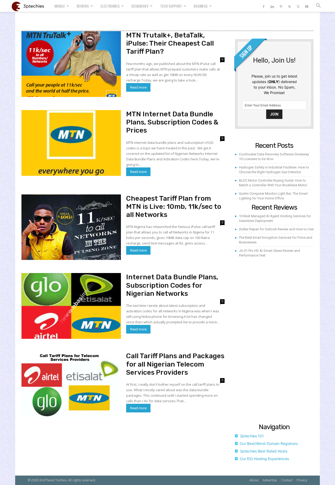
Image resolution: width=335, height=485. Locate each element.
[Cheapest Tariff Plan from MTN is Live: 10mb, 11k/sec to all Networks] (71, 227)
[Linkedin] (272, 6)
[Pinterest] (281, 6)
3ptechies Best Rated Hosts (263, 451)
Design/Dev (139, 6)
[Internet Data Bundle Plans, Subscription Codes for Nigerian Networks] (71, 306)
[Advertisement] (274, 341)
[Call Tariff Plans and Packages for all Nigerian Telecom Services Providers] (71, 385)
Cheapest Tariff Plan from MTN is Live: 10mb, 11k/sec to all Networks (173, 206)
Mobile (59, 6)
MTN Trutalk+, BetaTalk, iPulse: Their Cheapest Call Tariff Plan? (170, 43)
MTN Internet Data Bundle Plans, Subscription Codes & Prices (172, 122)
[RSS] (289, 6)
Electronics (110, 6)
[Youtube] (307, 6)
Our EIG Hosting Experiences (264, 458)
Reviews (83, 6)
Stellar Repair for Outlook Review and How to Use (276, 229)
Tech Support (171, 6)
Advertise (270, 480)
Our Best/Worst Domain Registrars (269, 443)
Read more (138, 87)
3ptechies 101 (252, 436)
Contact (287, 480)
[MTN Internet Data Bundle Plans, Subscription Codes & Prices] (71, 143)
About (254, 480)
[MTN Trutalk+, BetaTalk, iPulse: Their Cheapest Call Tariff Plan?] (71, 64)
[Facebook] (263, 6)
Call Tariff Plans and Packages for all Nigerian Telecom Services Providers (175, 364)
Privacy (302, 480)
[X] (298, 6)
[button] (318, 6)
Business (201, 6)
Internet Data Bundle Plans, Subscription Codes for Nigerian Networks (172, 285)
